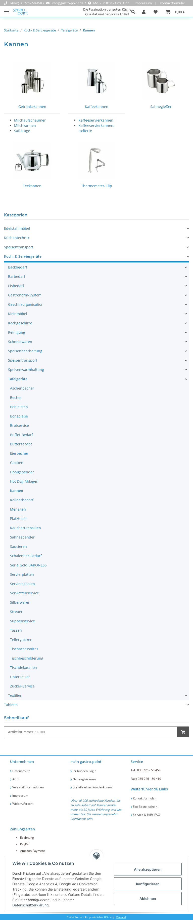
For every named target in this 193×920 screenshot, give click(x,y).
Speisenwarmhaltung (26, 369)
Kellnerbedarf (21, 499)
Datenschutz (21, 771)
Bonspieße (19, 416)
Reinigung (16, 332)
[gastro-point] (20, 12)
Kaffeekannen (96, 106)
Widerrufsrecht (22, 803)
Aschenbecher (22, 388)
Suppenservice (22, 621)
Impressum (143, 3)
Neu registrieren (84, 779)
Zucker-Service (22, 686)
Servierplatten (22, 574)
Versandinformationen (28, 787)
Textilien (15, 695)
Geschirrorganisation (25, 304)
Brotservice (19, 425)
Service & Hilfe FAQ (146, 815)
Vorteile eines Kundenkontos (92, 787)
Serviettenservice (24, 593)
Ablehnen (147, 898)
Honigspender (22, 472)
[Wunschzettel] (156, 12)
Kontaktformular (172, 3)
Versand (121, 917)
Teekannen (32, 185)
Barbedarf (16, 276)
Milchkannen (25, 125)
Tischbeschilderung (26, 658)
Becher (16, 397)
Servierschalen (22, 583)
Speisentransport (18, 247)
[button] (134, 12)
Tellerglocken (21, 639)
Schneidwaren (20, 341)
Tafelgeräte (17, 378)
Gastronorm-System (24, 295)
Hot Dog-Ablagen (24, 481)
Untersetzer (20, 676)
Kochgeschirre (20, 323)
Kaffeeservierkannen (95, 120)
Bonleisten (19, 406)
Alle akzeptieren (148, 869)
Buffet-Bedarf (21, 434)
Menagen (18, 509)
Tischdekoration (23, 667)
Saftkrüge (22, 130)
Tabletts (11, 704)
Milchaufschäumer (30, 120)
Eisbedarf (16, 285)
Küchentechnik (16, 237)
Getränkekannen (32, 106)
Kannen (16, 490)
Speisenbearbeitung (25, 351)
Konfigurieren (148, 884)
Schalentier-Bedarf (26, 555)
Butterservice (21, 444)
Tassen (16, 630)
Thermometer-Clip (96, 185)
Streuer (16, 611)
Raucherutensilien (25, 527)
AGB (15, 779)
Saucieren (18, 546)
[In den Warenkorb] (183, 731)
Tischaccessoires (24, 648)
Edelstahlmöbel (17, 228)
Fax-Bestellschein (144, 806)
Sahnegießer (161, 106)
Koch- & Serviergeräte (22, 256)
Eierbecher (19, 453)
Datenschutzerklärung (30, 905)
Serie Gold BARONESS (28, 565)
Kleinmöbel (17, 313)
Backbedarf (17, 267)
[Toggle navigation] (6, 9)
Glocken (16, 462)
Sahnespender (22, 537)
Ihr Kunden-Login (84, 771)
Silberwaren (20, 602)
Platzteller (18, 518)
